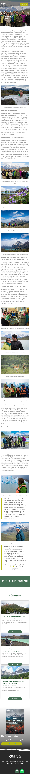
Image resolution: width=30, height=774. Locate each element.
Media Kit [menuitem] (11, 771)
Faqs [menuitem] (12, 763)
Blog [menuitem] (8, 763)
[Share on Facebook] (1, 12)
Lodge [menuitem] (3, 761)
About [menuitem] (27, 761)
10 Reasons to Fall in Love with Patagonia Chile (13, 616)
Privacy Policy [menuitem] (15, 768)
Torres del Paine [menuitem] (20, 761)
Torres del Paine (16, 651)
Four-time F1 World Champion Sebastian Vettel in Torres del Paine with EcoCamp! (13, 682)
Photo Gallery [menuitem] (6, 768)
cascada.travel (9, 567)
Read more (15, 632)
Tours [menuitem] (7, 761)
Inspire (14, 619)
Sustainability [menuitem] (13, 761)
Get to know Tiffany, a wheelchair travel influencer (14, 649)
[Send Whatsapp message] (22, 771)
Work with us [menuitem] (23, 768)
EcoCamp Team (6, 619)
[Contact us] (17, 771)
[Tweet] (1, 14)
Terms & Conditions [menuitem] (19, 763)
